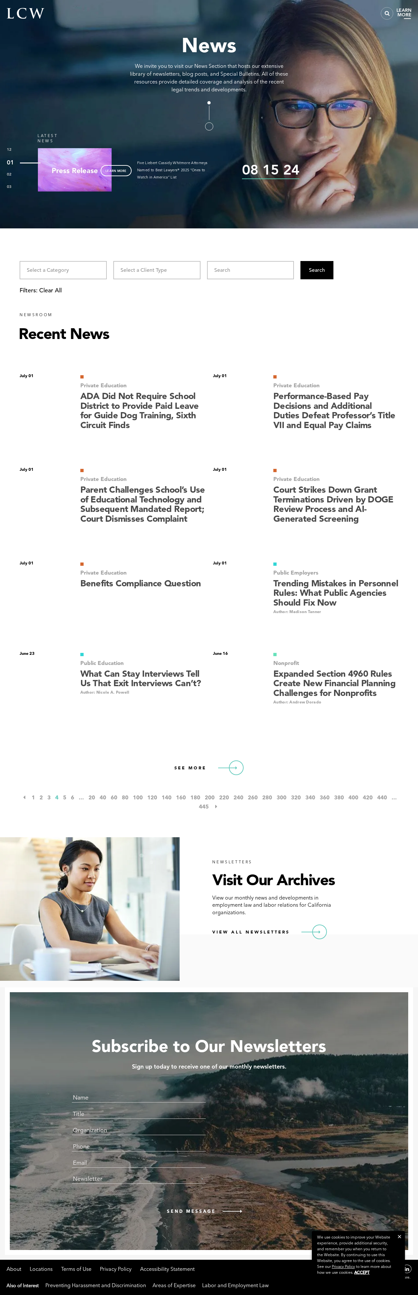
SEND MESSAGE (191, 1211)
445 (204, 806)
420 (368, 797)
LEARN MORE (116, 171)
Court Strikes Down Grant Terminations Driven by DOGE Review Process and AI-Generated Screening (333, 504)
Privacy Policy (116, 1269)
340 (310, 797)
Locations (41, 1269)
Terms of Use (76, 1269)
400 (353, 797)
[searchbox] (54, 270)
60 (114, 797)
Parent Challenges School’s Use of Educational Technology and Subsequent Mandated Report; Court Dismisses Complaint (142, 504)
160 (181, 797)
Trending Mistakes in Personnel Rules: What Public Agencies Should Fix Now (335, 593)
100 (138, 797)
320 (296, 797)
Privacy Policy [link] (343, 1266)
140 (166, 797)
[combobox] (63, 270)
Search (317, 270)
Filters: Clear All (41, 290)
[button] (399, 1236)
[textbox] (139, 1178)
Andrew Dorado (305, 702)
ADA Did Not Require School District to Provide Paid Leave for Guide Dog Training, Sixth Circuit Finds (139, 410)
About (14, 1269)
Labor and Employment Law (235, 1285)
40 (103, 797)
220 (224, 797)
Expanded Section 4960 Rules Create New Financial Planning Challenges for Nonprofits (334, 683)
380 (339, 797)
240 (238, 797)
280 (267, 797)
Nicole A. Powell (113, 692)
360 (325, 797)
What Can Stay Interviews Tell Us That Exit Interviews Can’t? (140, 678)
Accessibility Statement (167, 1269)
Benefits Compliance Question (140, 583)
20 (91, 797)
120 (152, 797)
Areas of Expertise (174, 1285)
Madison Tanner (305, 611)
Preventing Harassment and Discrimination (95, 1285)
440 (382, 797)
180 (195, 797)
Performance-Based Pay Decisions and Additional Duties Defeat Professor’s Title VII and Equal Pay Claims (334, 410)
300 (281, 797)
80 (125, 797)
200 (210, 797)
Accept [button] (362, 1272)
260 (253, 797)
